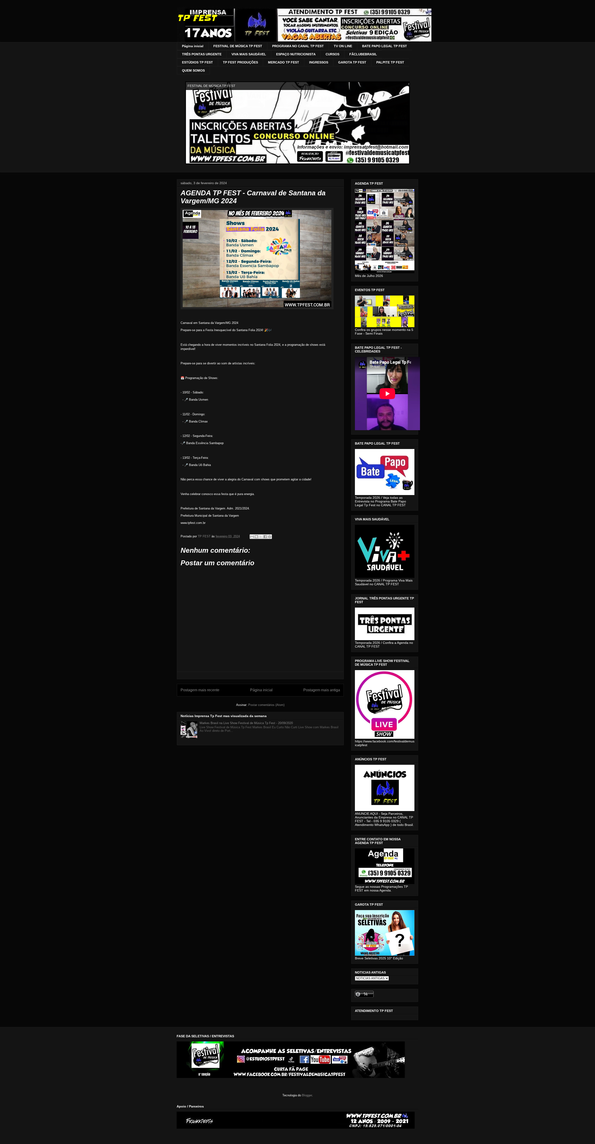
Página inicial (192, 46)
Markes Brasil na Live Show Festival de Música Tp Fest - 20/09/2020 (246, 723)
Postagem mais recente (200, 690)
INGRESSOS (318, 62)
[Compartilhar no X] (260, 536)
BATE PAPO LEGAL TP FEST (384, 46)
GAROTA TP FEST (352, 62)
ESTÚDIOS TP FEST (197, 62)
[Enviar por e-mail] (252, 536)
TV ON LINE (343, 46)
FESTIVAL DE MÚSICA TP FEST (237, 46)
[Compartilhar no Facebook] (265, 536)
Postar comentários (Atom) (266, 705)
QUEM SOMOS (193, 70)
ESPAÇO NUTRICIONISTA (296, 54)
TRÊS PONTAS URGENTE (201, 54)
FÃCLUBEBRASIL (363, 54)
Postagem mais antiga (321, 690)
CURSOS (332, 54)
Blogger (307, 1095)
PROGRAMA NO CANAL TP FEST (298, 46)
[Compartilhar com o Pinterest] (269, 536)
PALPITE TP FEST (390, 62)
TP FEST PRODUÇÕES (240, 62)
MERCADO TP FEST (283, 62)
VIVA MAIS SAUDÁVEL (248, 54)
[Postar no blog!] (256, 536)
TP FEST (196, 18)
